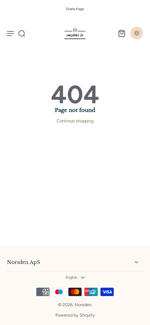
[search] (21, 33)
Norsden (83, 304)
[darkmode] (136, 33)
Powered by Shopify (75, 315)
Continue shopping (75, 120)
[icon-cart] (121, 33)
